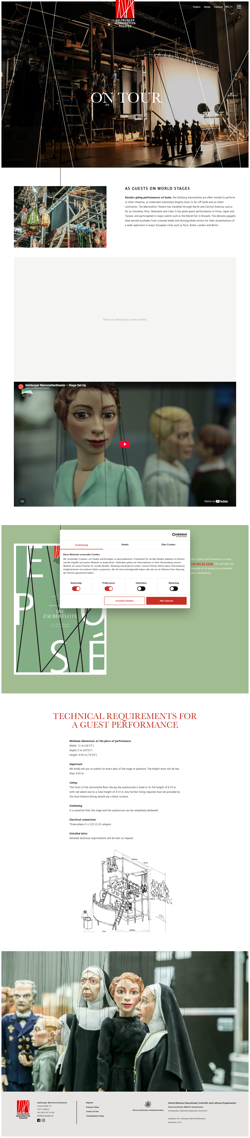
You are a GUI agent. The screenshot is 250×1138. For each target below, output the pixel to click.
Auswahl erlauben (124, 600)
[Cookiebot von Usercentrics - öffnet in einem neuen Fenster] (174, 535)
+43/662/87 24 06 (45, 1112)
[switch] (109, 588)
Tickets (197, 6)
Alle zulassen (166, 600)
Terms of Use (92, 1111)
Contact (218, 6)
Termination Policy (95, 1115)
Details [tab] (125, 544)
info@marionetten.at (45, 1115)
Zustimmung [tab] (81, 545)
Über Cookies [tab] (168, 544)
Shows (207, 6)
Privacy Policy (92, 1107)
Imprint (89, 1102)
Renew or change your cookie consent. (125, 319)
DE (226, 6)
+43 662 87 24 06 (202, 563)
